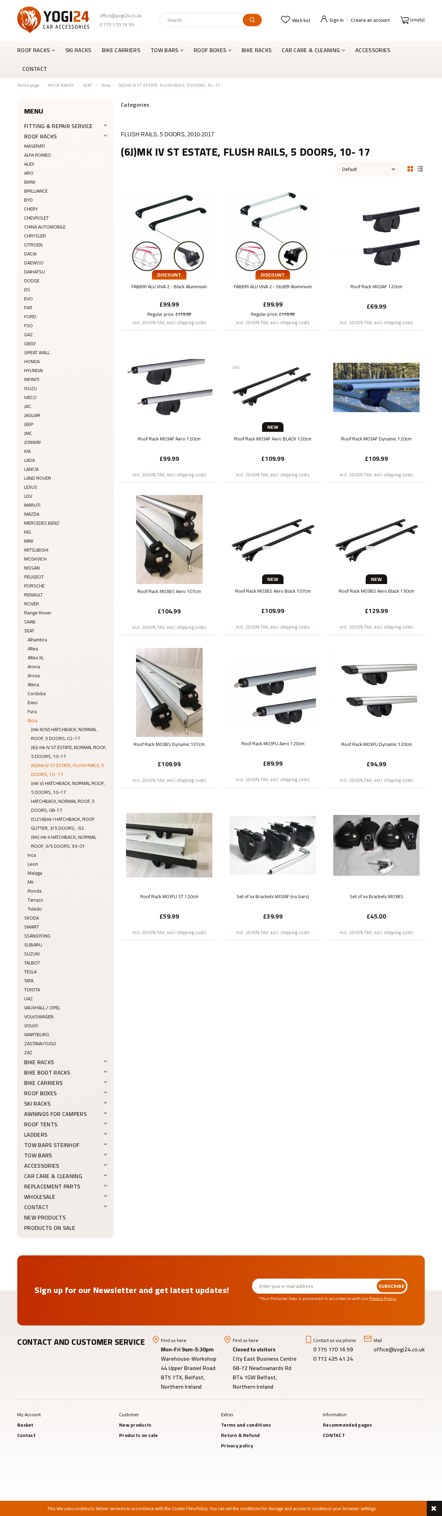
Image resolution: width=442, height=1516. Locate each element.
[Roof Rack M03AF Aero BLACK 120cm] (273, 386)
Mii (30, 881)
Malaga (35, 872)
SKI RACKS (37, 1103)
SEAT (29, 630)
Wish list (301, 20)
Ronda (34, 890)
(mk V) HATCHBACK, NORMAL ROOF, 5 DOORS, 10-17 (68, 788)
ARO (28, 172)
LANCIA (31, 469)
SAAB (30, 621)
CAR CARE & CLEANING (53, 1176)
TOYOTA (32, 989)
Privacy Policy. (383, 1298)
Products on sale (49, 1228)
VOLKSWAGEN (39, 1016)
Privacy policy (237, 1445)
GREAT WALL (37, 352)
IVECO (30, 397)
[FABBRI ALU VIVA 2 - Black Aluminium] (169, 234)
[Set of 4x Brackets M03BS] (376, 844)
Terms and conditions (246, 1424)
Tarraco (35, 899)
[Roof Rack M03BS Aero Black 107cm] (273, 539)
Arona (34, 666)
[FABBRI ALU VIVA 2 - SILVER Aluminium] (273, 234)
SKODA (31, 917)
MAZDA (31, 513)
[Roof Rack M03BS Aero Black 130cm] (376, 539)
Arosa (34, 675)
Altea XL (36, 657)
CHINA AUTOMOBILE (45, 226)
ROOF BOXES (40, 1093)
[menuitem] (38, 50)
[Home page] (53, 20)
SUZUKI (32, 953)
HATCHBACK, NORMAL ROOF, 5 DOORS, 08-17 (63, 806)
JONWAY (32, 442)
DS (27, 289)
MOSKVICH (35, 558)
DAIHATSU (34, 271)
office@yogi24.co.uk (120, 15)
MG (27, 531)
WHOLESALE (39, 1197)
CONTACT (36, 1207)
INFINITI (31, 379)
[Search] (252, 20)
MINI (28, 540)
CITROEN (33, 244)
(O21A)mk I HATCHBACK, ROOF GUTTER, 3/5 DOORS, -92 (63, 824)
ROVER (31, 603)
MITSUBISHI (36, 549)
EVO (28, 298)
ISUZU (30, 388)
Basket (25, 1424)
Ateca (33, 684)
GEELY (30, 343)
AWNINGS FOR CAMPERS (55, 1114)
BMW (29, 181)
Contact (26, 1435)
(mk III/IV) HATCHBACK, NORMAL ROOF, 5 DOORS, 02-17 (64, 734)
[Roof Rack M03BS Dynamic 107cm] (169, 692)
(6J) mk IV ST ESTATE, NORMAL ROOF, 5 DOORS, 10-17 (68, 752)
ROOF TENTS (40, 1124)
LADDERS (35, 1134)
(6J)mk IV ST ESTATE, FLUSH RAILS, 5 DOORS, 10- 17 (67, 770)
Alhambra (37, 639)
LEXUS (30, 487)
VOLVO (31, 1025)
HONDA (32, 361)
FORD (30, 316)
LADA (29, 460)
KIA (27, 451)
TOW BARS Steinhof (51, 1145)
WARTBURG (36, 1034)
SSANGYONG (37, 935)
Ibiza (32, 720)
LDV (28, 496)
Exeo (33, 702)
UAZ (28, 998)
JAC (27, 406)
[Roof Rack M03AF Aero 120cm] (169, 386)
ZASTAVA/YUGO (40, 1043)
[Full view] (420, 168)
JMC (28, 433)
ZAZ (28, 1052)
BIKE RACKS (39, 1062)
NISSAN (32, 567)
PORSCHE (34, 585)
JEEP (28, 424)
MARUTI (32, 505)
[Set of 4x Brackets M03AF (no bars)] (273, 844)
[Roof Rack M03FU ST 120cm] (169, 844)
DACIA (30, 253)
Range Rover (37, 612)
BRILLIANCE (36, 190)
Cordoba (37, 693)
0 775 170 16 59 (116, 24)
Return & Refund (240, 1435)
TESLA (30, 971)
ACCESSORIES (41, 1165)
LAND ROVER (37, 478)
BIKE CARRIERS (43, 1083)
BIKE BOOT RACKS (47, 1072)
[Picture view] (410, 168)
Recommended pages (347, 1424)
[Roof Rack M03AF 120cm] (376, 234)
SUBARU (33, 944)
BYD (28, 199)
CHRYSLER (35, 235)
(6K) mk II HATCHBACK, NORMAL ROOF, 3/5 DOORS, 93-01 (63, 842)
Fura (32, 711)
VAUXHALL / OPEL (42, 1007)
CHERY (31, 208)
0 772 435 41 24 (333, 1358)
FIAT (28, 307)
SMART (31, 926)
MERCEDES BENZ (41, 522)
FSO (28, 325)
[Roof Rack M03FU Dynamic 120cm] (376, 692)
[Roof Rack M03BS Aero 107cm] (169, 539)
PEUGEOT (34, 576)
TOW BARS (38, 1155)
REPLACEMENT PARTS (52, 1186)
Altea (33, 648)
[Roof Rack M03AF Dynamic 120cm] (376, 386)
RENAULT (33, 594)
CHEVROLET (36, 217)
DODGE (31, 280)
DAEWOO (34, 262)
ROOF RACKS (40, 136)
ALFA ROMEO (37, 154)
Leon (33, 863)
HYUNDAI (33, 370)
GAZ (28, 334)
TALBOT (32, 962)
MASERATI (34, 146)
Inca (32, 855)
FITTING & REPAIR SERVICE (58, 126)
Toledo (35, 908)
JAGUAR (32, 415)
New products (45, 1217)
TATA (28, 980)
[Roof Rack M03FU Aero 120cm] (273, 691)
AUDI (29, 163)
